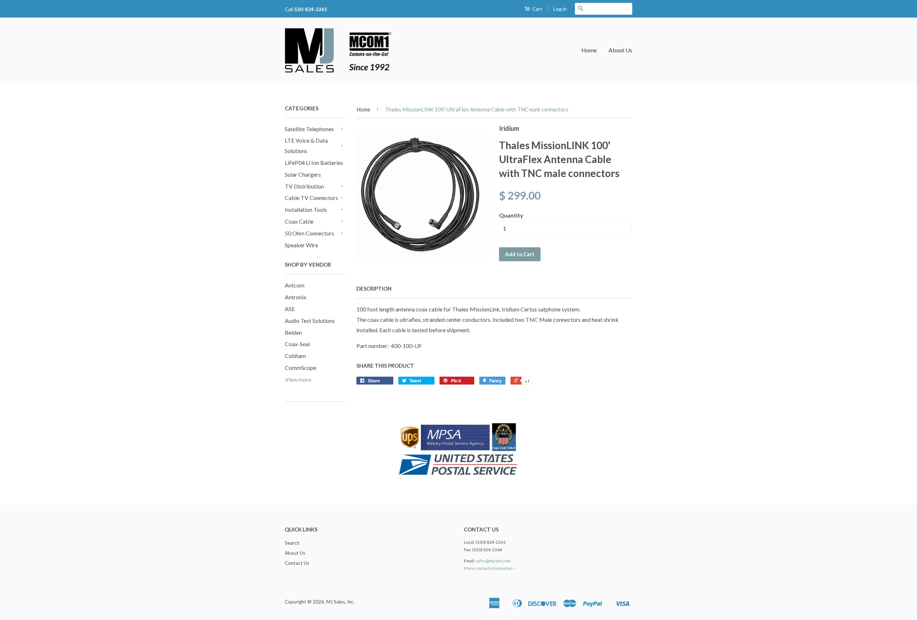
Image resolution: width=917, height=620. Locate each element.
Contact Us (297, 563)
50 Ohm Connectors (309, 233)
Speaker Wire (301, 245)
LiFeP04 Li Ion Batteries (314, 162)
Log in (560, 9)
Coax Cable (299, 221)
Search (292, 543)
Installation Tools (306, 209)
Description (374, 288)
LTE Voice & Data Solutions (306, 145)
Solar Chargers (303, 174)
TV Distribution (304, 186)
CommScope (300, 367)
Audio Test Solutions (310, 320)
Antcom (294, 285)
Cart (536, 9)
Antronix (295, 297)
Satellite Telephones (309, 128)
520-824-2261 (310, 9)
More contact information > (490, 568)
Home (589, 50)
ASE (290, 308)
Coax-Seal (297, 343)
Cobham (295, 355)
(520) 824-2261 (491, 542)
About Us (620, 50)
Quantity (511, 215)
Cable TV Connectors (311, 197)
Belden (293, 332)
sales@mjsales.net (493, 560)
